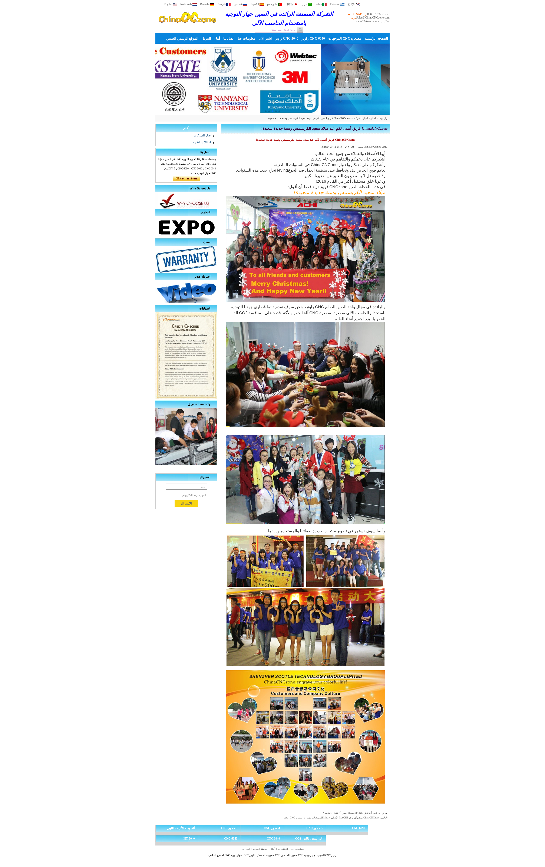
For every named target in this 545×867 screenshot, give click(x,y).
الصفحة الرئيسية (376, 38)
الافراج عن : (348, 146)
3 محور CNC (314, 828)
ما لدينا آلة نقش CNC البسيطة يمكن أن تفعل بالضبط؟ (351, 812)
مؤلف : (383, 146)
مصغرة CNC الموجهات (344, 38)
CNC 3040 (273, 838)
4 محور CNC (272, 828)
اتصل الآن (186, 178)
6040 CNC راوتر (313, 38)
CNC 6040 (230, 838)
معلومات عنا (246, 38)
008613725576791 (378, 14)
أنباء (217, 38)
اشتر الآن (265, 38)
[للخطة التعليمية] (272, 79)
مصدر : (359, 146)
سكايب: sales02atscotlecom (373, 21)
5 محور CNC (229, 828)
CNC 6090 (358, 828)
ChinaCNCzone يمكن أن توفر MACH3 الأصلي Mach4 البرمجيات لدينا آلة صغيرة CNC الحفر (331, 817)
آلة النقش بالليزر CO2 (309, 838)
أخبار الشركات (360, 118)
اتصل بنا (228, 38)
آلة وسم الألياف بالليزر (181, 828)
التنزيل (206, 38)
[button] (279, 111)
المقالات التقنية (202, 142)
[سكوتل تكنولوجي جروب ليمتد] (187, 26)
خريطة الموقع (260, 848)
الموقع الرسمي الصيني (182, 38)
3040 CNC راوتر (286, 38)
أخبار (373, 118)
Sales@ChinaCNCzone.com (373, 17)
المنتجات (283, 848)
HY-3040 (189, 838)
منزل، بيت (384, 118)
